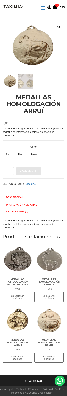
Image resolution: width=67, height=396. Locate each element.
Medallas (31, 183)
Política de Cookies (53, 389)
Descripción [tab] (14, 197)
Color (33, 146)
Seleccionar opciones (17, 297)
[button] (59, 27)
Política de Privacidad (27, 389)
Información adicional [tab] (21, 204)
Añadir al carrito (28, 171)
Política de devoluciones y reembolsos (32, 392)
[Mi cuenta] (49, 7)
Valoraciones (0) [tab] (17, 211)
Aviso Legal (6, 389)
